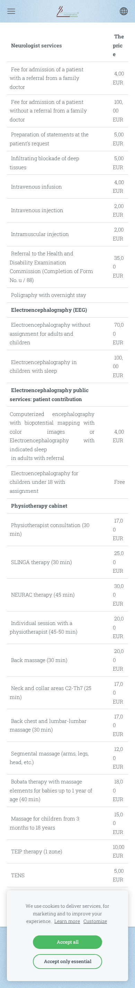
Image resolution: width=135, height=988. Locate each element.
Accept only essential (67, 961)
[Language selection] (123, 11)
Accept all (68, 942)
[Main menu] (11, 11)
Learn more (67, 921)
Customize (95, 921)
